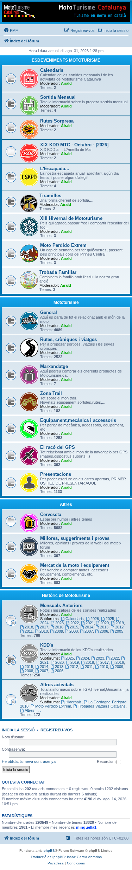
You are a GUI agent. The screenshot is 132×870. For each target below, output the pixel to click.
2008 (73, 631)
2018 (29, 627)
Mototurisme (66, 302)
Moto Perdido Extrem (63, 245)
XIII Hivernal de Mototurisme (71, 218)
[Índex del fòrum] (66, 12)
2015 (74, 627)
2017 (44, 627)
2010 (43, 631)
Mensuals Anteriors (61, 605)
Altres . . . (33, 710)
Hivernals (73, 702)
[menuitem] (11, 30)
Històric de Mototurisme (66, 595)
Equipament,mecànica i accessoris (78, 420)
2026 (94, 619)
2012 (119, 627)
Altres (66, 504)
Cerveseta (50, 514)
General (48, 312)
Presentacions (55, 474)
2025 (110, 619)
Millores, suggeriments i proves (74, 538)
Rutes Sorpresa (57, 121)
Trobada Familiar (57, 272)
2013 (104, 627)
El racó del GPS (57, 447)
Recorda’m (107, 761)
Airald (66, 83)
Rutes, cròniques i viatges (68, 339)
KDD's (46, 645)
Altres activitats (57, 684)
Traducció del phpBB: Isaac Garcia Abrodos (66, 857)
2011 (29, 631)
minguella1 (86, 827)
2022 (74, 623)
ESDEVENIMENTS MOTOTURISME (66, 60)
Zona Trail (51, 393)
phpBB (49, 850)
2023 (59, 623)
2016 (59, 627)
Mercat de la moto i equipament (74, 565)
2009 (59, 631)
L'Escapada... (54, 168)
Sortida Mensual (58, 97)
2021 (90, 623)
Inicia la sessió (18, 730)
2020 (104, 623)
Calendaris (51, 70)
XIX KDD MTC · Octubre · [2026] (74, 144)
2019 (119, 623)
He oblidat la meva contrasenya (29, 761)
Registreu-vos (56, 730)
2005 (119, 631)
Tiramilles (50, 195)
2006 (104, 631)
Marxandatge (54, 366)
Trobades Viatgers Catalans (102, 706)
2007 (88, 631)
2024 (85, 658)
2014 (89, 627)
